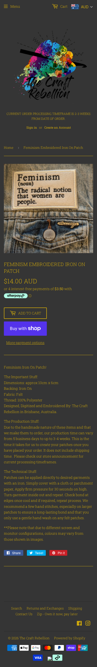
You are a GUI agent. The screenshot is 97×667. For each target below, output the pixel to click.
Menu (15, 6)
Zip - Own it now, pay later (57, 614)
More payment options (25, 342)
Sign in (31, 127)
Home (8, 147)
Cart (63, 6)
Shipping (75, 608)
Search (16, 608)
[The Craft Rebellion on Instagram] (88, 623)
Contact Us (24, 614)
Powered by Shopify (69, 638)
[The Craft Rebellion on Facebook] (79, 623)
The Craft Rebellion (34, 638)
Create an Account (57, 127)
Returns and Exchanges (45, 608)
